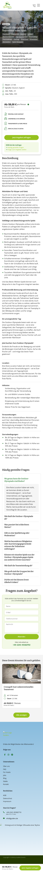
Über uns (6, 766)
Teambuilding (33, 37)
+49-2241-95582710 (13, 812)
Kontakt (6, 784)
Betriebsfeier (7, 42)
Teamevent (6, 34)
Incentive (23, 34)
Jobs (4, 775)
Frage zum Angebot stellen (17, 150)
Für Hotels (7, 772)
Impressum (7, 801)
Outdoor (30, 34)
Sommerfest (15, 34)
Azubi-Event (24, 39)
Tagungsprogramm (21, 37)
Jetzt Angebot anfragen (21, 137)
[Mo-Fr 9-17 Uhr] (34, 5)
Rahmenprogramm (8, 37)
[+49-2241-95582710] (4, 812)
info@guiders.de (12, 818)
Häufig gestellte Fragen (16, 147)
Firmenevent (33, 39)
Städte (5, 781)
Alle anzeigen (21, 715)
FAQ (4, 769)
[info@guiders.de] (4, 818)
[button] (5, 686)
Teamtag (16, 39)
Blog (4, 778)
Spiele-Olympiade (18, 42)
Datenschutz (7, 798)
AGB (4, 795)
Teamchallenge (7, 39)
